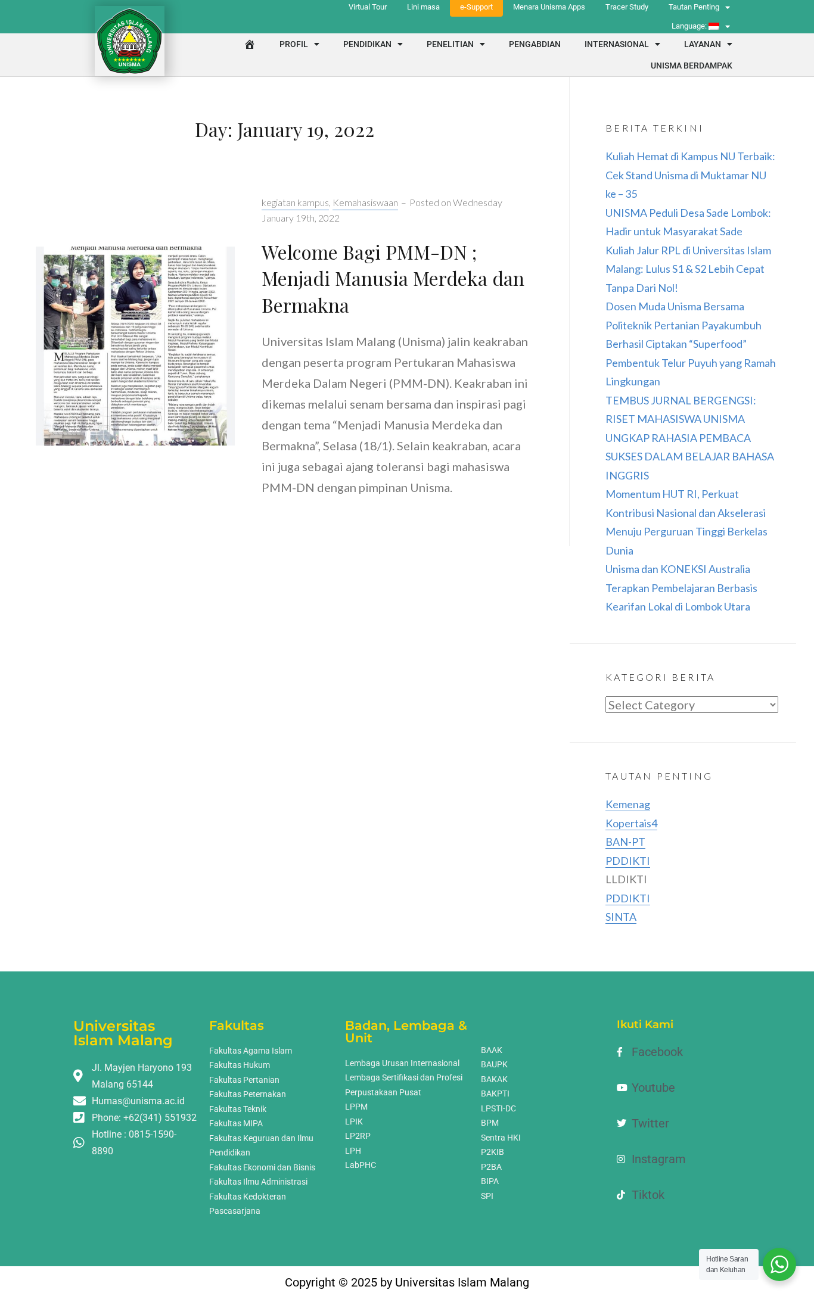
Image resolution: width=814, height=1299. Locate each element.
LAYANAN (702, 44)
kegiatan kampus (295, 202)
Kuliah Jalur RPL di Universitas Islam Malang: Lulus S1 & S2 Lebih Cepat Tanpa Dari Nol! (688, 269)
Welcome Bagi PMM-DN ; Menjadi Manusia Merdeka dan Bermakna (393, 278)
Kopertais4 (631, 823)
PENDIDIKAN (367, 44)
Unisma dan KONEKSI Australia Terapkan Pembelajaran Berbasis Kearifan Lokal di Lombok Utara (681, 587)
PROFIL (293, 44)
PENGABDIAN (535, 44)
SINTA (620, 916)
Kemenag (627, 804)
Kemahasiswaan (365, 202)
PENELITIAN (450, 44)
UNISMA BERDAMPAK (691, 65)
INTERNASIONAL (617, 44)
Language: (690, 25)
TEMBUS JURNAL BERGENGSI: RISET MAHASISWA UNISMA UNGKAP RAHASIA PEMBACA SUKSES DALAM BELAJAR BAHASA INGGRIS (689, 438)
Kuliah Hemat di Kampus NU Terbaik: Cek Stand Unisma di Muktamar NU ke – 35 (690, 174)
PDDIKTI (627, 860)
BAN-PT (625, 841)
